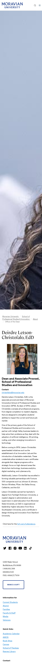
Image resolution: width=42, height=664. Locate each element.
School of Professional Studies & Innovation (16, 317)
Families (6, 609)
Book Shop (7, 640)
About (35, 319)
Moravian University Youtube (20, 548)
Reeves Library (9, 651)
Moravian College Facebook (10, 548)
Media (5, 616)
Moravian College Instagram (15, 548)
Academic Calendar (11, 633)
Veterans (6, 620)
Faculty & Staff (9, 613)
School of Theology (11, 648)
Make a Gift (13, 584)
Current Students (10, 602)
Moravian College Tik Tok (30, 548)
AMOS (6, 637)
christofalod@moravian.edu (13, 392)
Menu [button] (39, 5)
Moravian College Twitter (5, 548)
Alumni (6, 605)
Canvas (6, 644)
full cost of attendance (26, 524)
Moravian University (10, 316)
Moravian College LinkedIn (25, 548)
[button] (35, 5)
